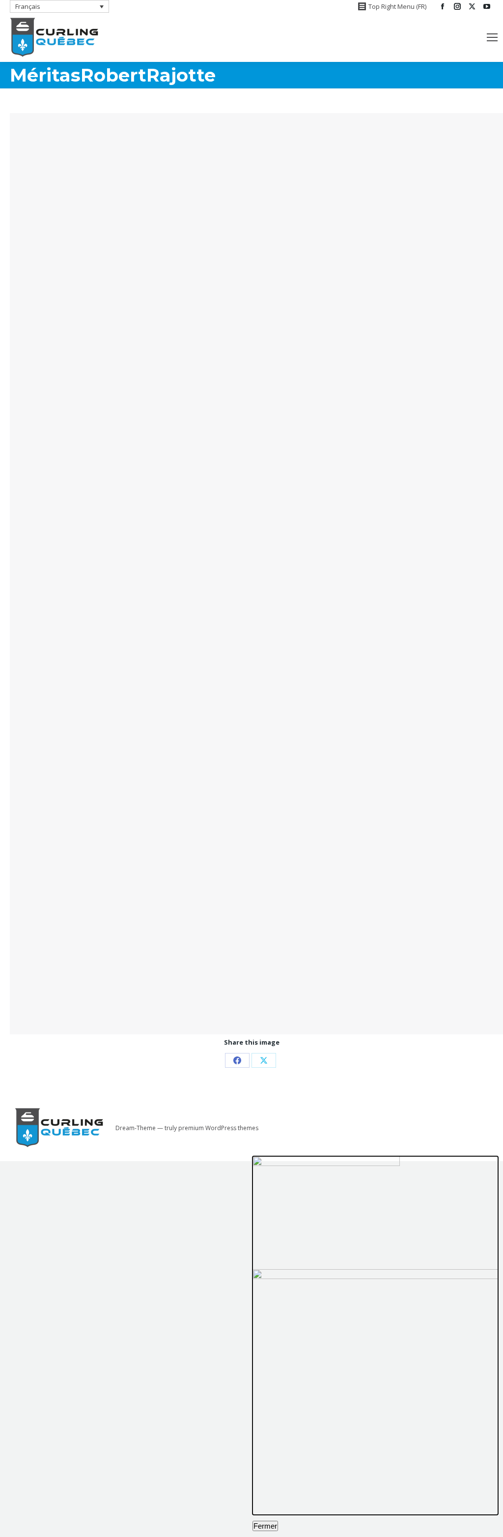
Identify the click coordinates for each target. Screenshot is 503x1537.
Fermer (265, 1526)
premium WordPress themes (218, 1128)
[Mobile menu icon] (492, 37)
